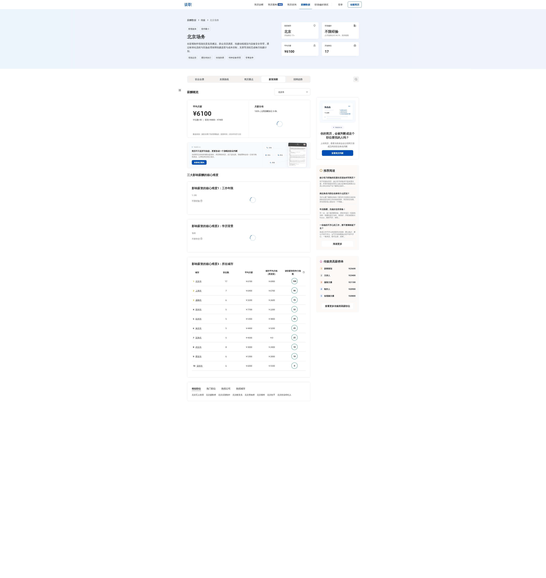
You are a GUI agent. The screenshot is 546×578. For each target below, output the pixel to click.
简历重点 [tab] (248, 79)
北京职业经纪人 (284, 394)
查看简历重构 (199, 162)
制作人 (327, 288)
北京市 (198, 281)
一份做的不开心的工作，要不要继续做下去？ (337, 226)
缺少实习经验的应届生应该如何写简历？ (337, 177)
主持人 (327, 275)
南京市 (198, 328)
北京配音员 (237, 394)
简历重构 (272, 4)
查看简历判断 (338, 153)
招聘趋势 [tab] (298, 79)
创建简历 (354, 4)
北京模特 (261, 394)
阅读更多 (337, 244)
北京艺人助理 (198, 394)
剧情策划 (328, 268)
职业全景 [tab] (199, 79)
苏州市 (198, 309)
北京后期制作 (224, 394)
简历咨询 (291, 4)
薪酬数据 (305, 4)
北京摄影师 (211, 394)
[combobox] (291, 92)
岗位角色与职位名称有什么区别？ (334, 193)
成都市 (198, 300)
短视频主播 (329, 295)
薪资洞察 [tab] (273, 79)
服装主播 (328, 282)
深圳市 (200, 365)
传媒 (203, 20)
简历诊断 (258, 4)
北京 (287, 31)
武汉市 (198, 347)
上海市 (198, 290)
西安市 (198, 356)
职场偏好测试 (321, 4)
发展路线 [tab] (224, 79)
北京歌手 (271, 394)
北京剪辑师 (250, 394)
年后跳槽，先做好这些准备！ (333, 209)
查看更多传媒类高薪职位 (337, 306)
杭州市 (198, 318)
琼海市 (198, 337)
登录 (340, 4)
